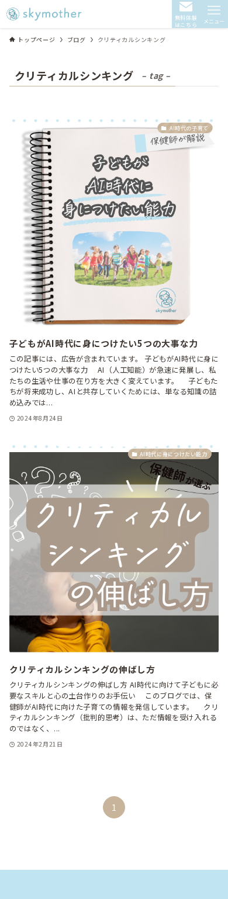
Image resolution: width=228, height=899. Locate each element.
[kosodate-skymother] (46, 14)
